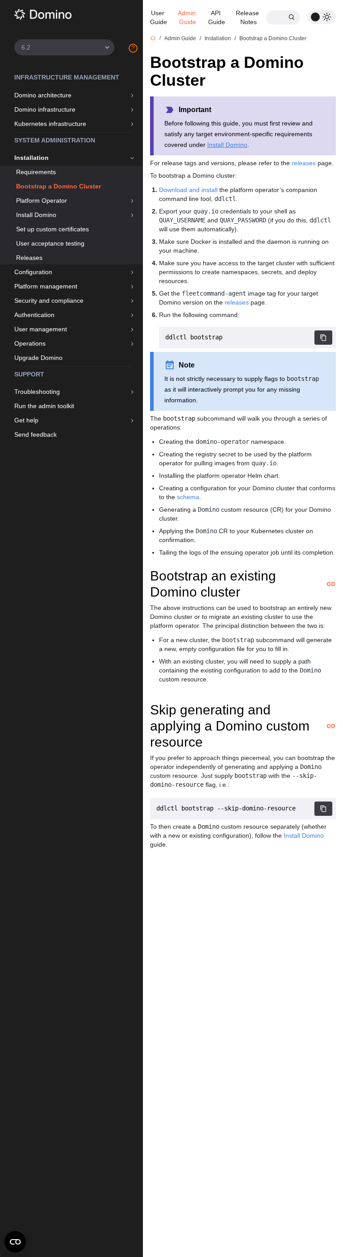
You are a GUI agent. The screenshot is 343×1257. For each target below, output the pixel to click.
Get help (26, 420)
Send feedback (35, 434)
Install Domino (36, 214)
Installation (31, 157)
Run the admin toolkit (44, 405)
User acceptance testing (50, 243)
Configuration (33, 272)
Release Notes (248, 17)
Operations (30, 343)
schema (188, 497)
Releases (29, 257)
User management (40, 329)
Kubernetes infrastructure (50, 123)
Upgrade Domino (38, 357)
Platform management (45, 286)
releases (304, 163)
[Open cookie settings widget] (15, 1242)
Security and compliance (49, 300)
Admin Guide (187, 17)
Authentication (34, 314)
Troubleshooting (37, 391)
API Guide (216, 17)
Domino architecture (42, 95)
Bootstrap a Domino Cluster (58, 186)
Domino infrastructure (44, 109)
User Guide (158, 17)
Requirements (36, 171)
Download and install (188, 189)
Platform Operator (41, 200)
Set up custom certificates (52, 229)
